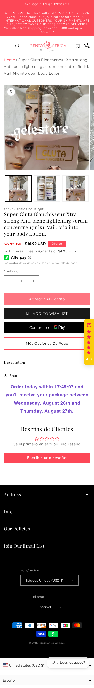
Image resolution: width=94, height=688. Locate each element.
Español (44, 607)
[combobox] (47, 680)
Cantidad (11, 271)
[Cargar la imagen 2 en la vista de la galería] (47, 188)
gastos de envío (20, 263)
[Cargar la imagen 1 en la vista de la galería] (18, 188)
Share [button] (15, 375)
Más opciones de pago (47, 343)
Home (9, 59)
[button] (6, 46)
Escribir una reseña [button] (47, 457)
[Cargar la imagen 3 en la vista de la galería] (75, 188)
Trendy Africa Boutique (52, 643)
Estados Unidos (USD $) (45, 580)
